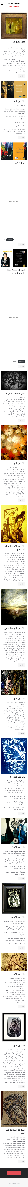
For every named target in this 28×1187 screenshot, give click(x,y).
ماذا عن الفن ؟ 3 (17, 777)
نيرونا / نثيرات (19, 163)
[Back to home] (14, 4)
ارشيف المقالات (15, 1173)
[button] (2, 4)
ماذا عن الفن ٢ (18, 847)
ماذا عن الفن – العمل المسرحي (15, 547)
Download (10, 239)
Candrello (15, 361)
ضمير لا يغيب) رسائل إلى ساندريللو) (15, 271)
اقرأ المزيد (22, 76)
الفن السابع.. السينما (15, 393)
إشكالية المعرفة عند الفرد (15, 1131)
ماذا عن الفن (19, 463)
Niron (4, 239)
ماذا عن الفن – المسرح (14, 628)
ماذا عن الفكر (19, 101)
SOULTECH (17, 1183)
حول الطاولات (18, 42)
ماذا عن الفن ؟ (18, 698)
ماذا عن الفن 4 (18, 917)
